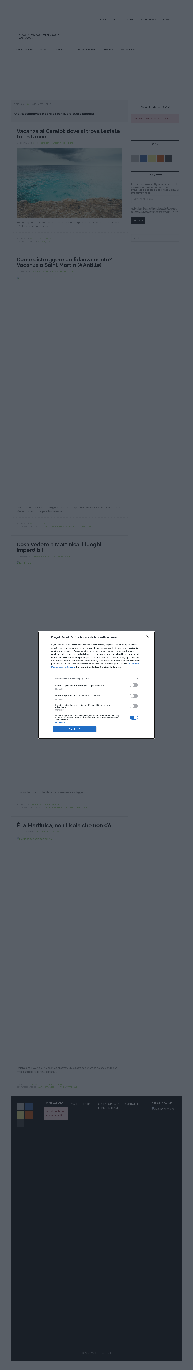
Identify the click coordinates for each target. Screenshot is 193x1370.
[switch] (134, 685)
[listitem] (96, 678)
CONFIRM (74, 729)
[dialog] (96, 685)
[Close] (149, 637)
